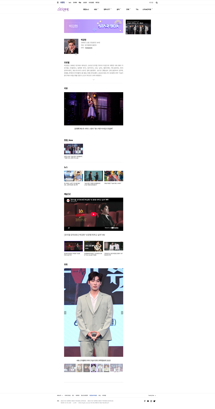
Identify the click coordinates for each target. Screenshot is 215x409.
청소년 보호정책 (84, 395)
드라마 (75, 2)
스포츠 (85, 2)
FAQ (100, 395)
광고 (73, 395)
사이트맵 (104, 395)
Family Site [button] (151, 395)
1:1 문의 (74, 403)
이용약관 (77, 395)
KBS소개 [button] (59, 395)
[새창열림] (138, 27)
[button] (58, 2)
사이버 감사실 (67, 395)
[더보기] (98, 8)
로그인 (151, 2)
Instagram (88, 48)
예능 (80, 2)
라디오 (97, 2)
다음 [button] (122, 176)
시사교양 (91, 2)
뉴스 (70, 2)
